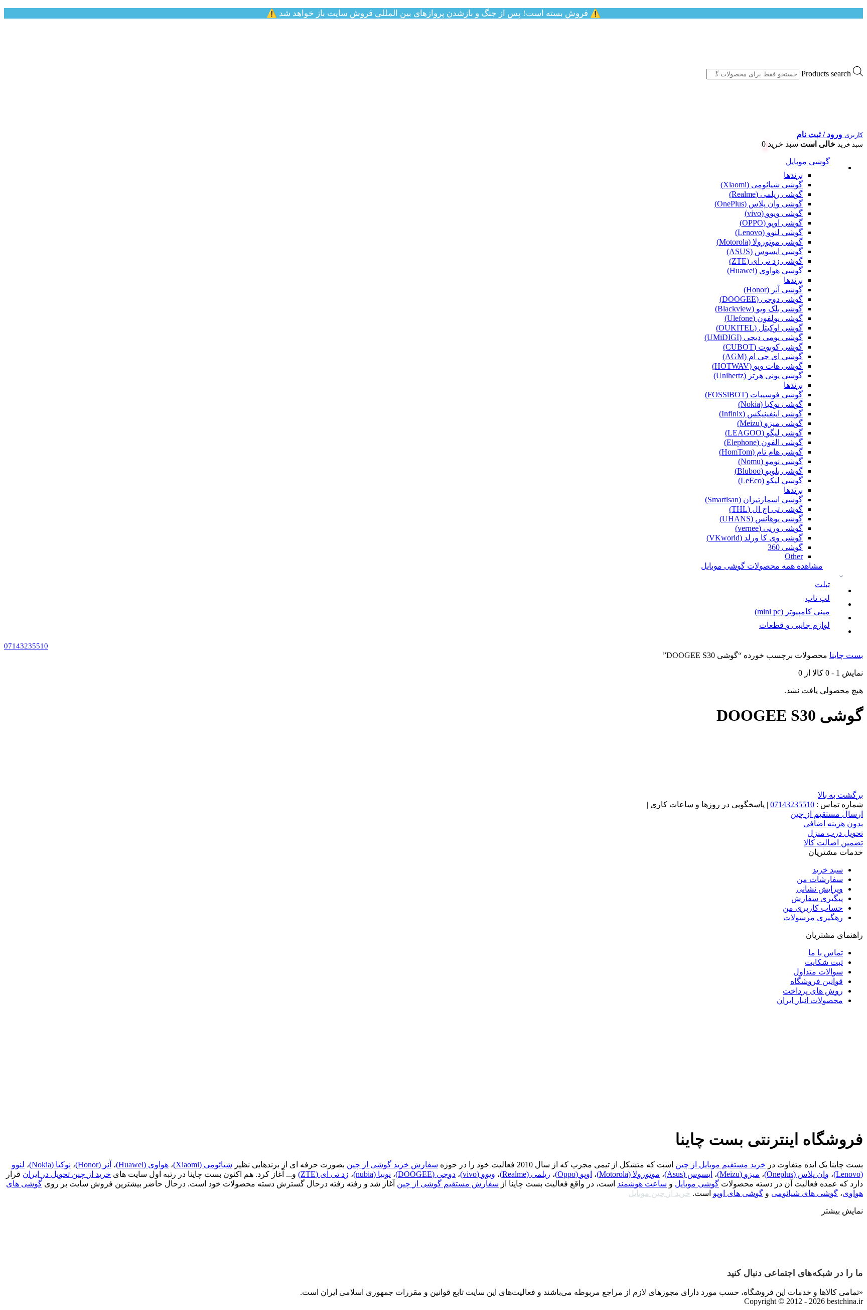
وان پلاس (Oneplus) (796, 1174)
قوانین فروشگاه (816, 981)
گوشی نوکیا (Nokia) (770, 404)
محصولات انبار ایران (810, 1000)
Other (794, 556)
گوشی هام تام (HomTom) (761, 452)
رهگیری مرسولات (813, 917)
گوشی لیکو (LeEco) (770, 480)
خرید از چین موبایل (659, 1193)
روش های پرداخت (813, 991)
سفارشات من (820, 879)
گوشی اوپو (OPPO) (771, 223)
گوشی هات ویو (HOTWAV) (757, 366)
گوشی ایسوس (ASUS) (765, 251)
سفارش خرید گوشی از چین (392, 1164)
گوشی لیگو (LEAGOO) (764, 432)
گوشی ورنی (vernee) (769, 528)
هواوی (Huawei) (142, 1164)
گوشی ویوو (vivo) (774, 213)
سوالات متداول (818, 971)
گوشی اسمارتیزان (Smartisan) (754, 499)
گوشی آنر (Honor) (773, 289)
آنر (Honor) (93, 1164)
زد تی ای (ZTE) (323, 1174)
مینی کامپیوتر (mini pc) (792, 611)
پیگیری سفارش (817, 898)
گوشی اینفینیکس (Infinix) (761, 413)
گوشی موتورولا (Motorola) (759, 242)
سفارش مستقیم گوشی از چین (448, 1183)
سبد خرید (827, 869)
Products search (826, 73)
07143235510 (792, 804)
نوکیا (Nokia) (50, 1164)
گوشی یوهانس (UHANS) (761, 518)
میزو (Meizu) (738, 1174)
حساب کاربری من (813, 908)
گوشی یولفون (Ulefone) (764, 318)
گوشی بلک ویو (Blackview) (759, 308)
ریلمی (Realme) (525, 1174)
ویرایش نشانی (819, 889)
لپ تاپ (817, 598)
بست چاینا (846, 655)
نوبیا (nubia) (372, 1174)
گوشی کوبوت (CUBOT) (763, 347)
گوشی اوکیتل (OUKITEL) (759, 327)
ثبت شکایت (824, 962)
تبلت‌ (822, 584)
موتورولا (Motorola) (628, 1174)
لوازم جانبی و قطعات (794, 625)
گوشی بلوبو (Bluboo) (769, 471)
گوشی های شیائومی (804, 1193)
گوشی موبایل (808, 161)
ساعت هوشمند (642, 1183)
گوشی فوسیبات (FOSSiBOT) (754, 394)
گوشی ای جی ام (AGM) (763, 356)
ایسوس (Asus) (688, 1174)
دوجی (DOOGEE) (425, 1174)
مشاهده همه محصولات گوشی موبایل (762, 566)
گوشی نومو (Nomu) (770, 461)
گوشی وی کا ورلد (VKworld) (754, 537)
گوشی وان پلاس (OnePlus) (758, 203)
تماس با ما (825, 952)
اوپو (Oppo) (573, 1174)
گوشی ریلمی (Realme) (766, 194)
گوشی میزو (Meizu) (770, 423)
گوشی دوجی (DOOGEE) (761, 299)
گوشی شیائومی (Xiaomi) (761, 184)
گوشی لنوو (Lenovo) (769, 232)
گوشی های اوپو (738, 1193)
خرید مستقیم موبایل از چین (720, 1164)
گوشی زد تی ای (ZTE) (766, 261)
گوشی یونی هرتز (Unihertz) (758, 375)
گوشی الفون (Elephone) (763, 442)
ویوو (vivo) (477, 1174)
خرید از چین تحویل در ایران (67, 1174)
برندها (793, 175)
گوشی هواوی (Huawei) (765, 270)
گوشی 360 (785, 547)
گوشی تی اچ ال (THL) (766, 509)
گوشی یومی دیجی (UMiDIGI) (753, 337)
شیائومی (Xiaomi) (202, 1164)
